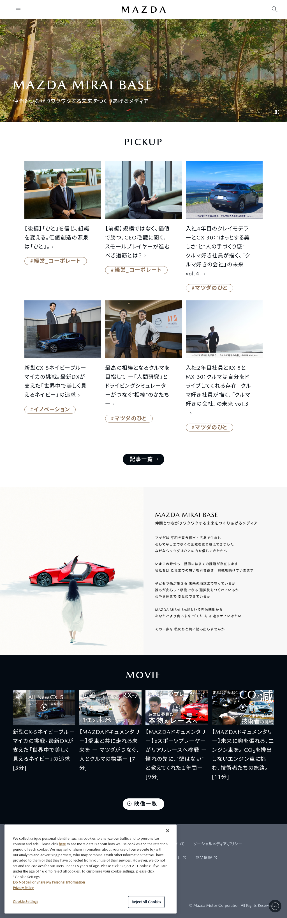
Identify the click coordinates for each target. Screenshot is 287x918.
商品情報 (203, 857)
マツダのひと (211, 288)
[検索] (274, 10)
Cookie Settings (25, 901)
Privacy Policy (23, 888)
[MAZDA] (143, 9)
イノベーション (52, 409)
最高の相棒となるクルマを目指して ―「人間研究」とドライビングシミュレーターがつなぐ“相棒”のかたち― (137, 386)
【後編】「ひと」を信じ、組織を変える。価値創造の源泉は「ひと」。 (57, 237)
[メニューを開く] (18, 9)
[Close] (167, 831)
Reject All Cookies (146, 902)
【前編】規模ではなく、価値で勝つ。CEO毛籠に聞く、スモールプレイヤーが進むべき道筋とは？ (137, 242)
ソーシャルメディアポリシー (217, 844)
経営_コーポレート (57, 261)
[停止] (277, 112)
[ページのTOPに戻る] (275, 906)
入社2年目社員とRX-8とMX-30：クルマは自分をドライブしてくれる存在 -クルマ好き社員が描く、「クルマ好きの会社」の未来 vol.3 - (218, 390)
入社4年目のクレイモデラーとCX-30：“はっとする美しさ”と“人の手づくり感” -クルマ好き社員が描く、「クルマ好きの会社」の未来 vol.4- (218, 251)
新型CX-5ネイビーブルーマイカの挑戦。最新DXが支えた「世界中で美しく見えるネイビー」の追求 (55, 381)
